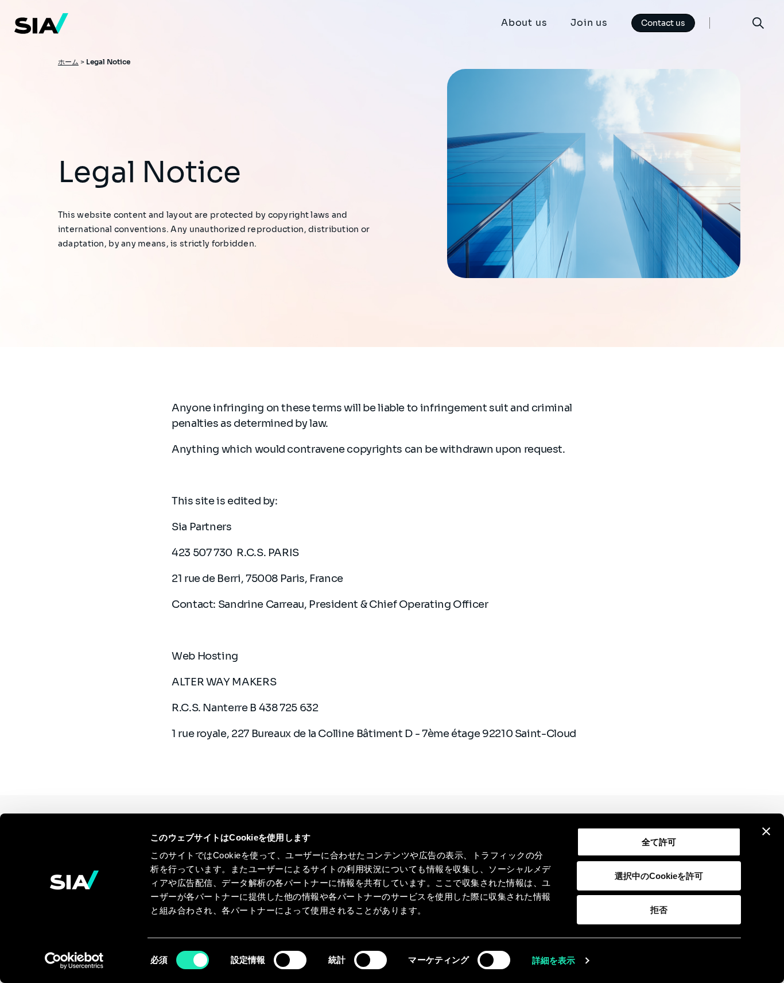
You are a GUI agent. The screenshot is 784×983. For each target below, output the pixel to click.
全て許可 (659, 842)
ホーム (68, 61)
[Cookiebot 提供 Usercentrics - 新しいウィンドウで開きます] (74, 960)
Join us (589, 23)
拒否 (658, 910)
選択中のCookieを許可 (659, 876)
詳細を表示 (554, 960)
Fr (730, 23)
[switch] (290, 960)
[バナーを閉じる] (766, 831)
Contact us (663, 23)
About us (524, 23)
